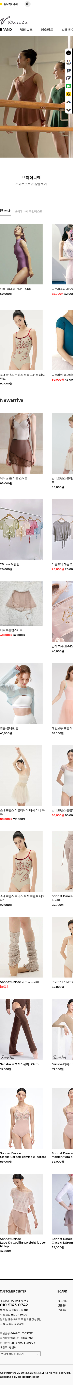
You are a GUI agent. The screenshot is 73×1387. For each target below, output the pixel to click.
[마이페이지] (68, 60)
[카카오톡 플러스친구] (68, 93)
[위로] (68, 101)
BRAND (6, 30)
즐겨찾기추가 (10, 4)
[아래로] (68, 109)
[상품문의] (68, 77)
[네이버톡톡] (68, 85)
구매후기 (62, 1309)
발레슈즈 (26, 30)
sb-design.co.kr (28, 1376)
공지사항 (62, 1300)
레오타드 (47, 30)
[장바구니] (68, 69)
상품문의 (62, 1305)
